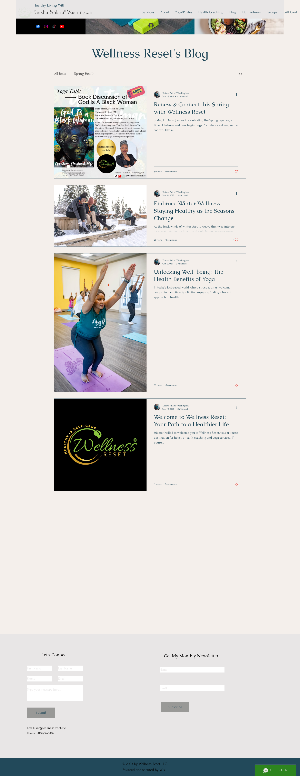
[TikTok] (53, 26)
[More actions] (237, 94)
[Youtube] (61, 26)
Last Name (65, 662)
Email (61, 672)
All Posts (60, 74)
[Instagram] (45, 26)
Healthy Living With (49, 5)
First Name (34, 662)
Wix (162, 770)
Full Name (166, 663)
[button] (241, 74)
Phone (31, 672)
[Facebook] (38, 26)
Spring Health (84, 74)
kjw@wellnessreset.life (51, 728)
